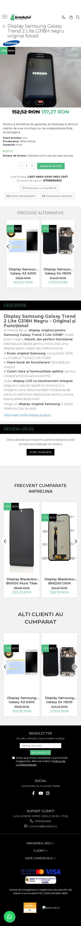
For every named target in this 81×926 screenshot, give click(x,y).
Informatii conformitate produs (27, 415)
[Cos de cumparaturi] (71, 17)
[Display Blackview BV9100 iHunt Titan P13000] (22, 537)
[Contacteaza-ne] (63, 17)
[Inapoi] (3, 26)
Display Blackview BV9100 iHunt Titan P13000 (21, 581)
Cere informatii (22, 196)
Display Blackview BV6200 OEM (59, 581)
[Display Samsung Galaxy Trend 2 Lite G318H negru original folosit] (40, 77)
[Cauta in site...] (78, 17)
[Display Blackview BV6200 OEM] (59, 537)
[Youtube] (40, 793)
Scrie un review (40, 452)
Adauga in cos (51, 166)
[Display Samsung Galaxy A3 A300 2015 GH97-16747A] (23, 241)
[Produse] (5, 18)
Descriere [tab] (15, 305)
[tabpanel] (40, 77)
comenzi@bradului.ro (42, 826)
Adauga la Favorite (41, 188)
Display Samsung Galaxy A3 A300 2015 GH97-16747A (23, 271)
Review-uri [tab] (19, 429)
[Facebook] (33, 793)
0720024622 (42, 821)
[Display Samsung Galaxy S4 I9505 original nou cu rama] (57, 241)
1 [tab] (40, 102)
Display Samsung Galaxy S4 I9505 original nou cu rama (58, 271)
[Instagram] (47, 793)
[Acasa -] (20, 17)
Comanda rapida (59, 196)
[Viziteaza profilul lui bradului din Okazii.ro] (30, 908)
